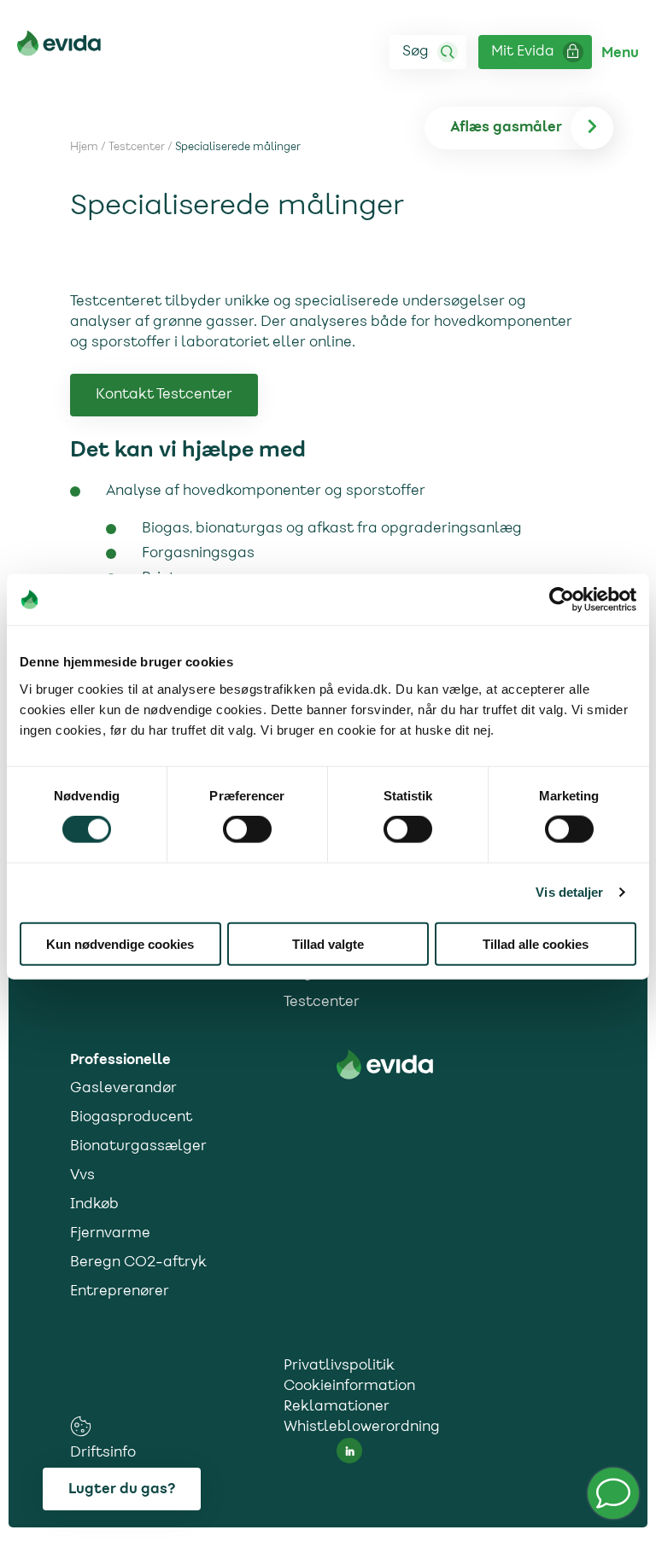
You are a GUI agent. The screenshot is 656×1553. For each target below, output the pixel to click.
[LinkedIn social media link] (349, 1450)
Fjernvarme (110, 1234)
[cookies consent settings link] (80, 1426)
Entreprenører (119, 1292)
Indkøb (94, 1205)
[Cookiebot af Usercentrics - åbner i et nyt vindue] (561, 600)
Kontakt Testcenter (164, 395)
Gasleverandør (123, 1089)
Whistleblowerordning (362, 1427)
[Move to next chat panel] (613, 1493)
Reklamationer (337, 1407)
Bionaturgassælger (138, 1147)
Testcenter (136, 148)
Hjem (84, 148)
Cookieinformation (349, 1386)
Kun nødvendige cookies (120, 943)
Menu (620, 53)
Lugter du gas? (121, 1489)
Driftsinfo (103, 1453)
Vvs (82, 1176)
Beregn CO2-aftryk (138, 1263)
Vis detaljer (569, 892)
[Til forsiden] (59, 46)
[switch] (247, 829)
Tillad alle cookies (536, 943)
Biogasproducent (131, 1118)
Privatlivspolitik (339, 1366)
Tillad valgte (328, 943)
